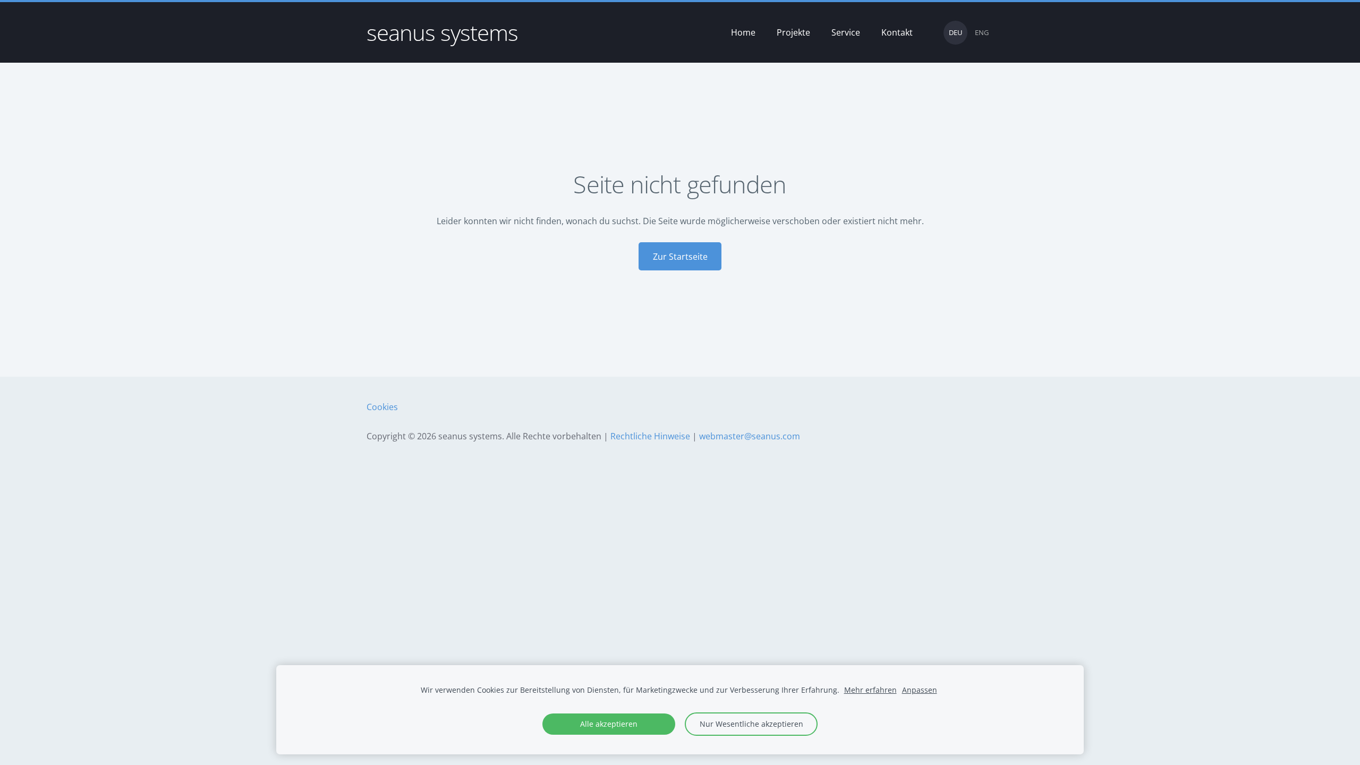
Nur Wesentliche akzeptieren (751, 724)
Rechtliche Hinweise (650, 436)
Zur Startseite (680, 256)
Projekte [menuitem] (793, 32)
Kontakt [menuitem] (897, 32)
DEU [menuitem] (955, 32)
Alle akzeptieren (609, 724)
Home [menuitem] (743, 32)
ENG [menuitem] (982, 32)
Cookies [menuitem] (382, 407)
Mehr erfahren (870, 690)
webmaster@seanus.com (749, 436)
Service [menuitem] (845, 32)
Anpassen (919, 690)
